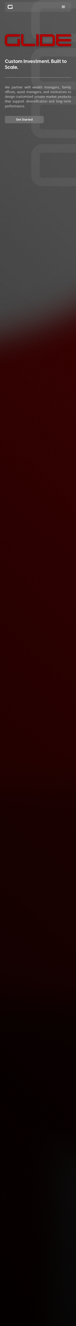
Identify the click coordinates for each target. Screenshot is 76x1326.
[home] (12, 7)
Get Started (24, 119)
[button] (63, 7)
